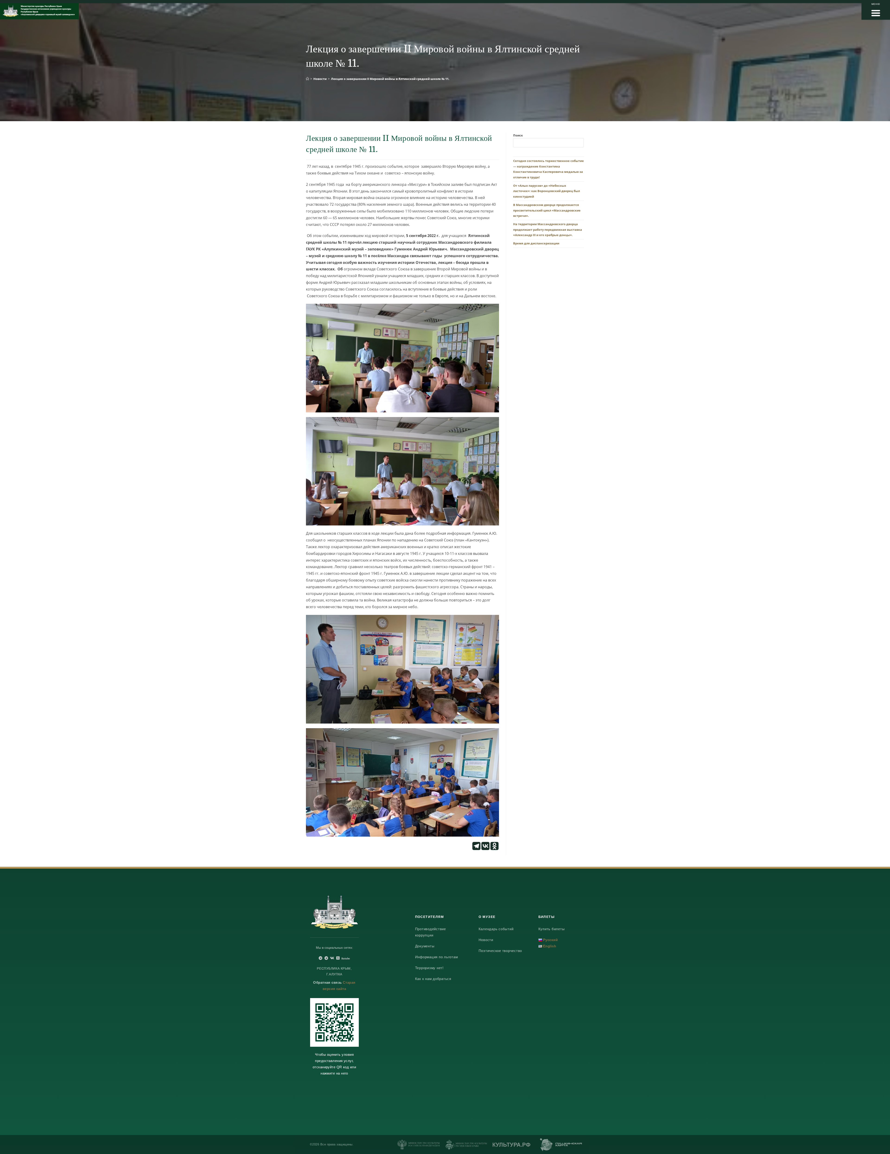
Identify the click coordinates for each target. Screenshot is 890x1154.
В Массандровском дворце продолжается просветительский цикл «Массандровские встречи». (547, 210)
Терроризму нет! (429, 968)
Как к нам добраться (433, 979)
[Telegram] (476, 846)
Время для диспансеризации (536, 243)
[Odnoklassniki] (494, 846)
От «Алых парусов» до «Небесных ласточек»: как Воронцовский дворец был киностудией (546, 191)
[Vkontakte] (485, 846)
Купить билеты (551, 929)
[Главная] (307, 79)
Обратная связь (327, 982)
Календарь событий (496, 929)
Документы (425, 946)
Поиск (518, 135)
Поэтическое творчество (500, 951)
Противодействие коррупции (430, 932)
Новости (486, 940)
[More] (503, 846)
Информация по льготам (436, 957)
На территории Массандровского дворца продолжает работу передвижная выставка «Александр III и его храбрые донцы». (547, 229)
